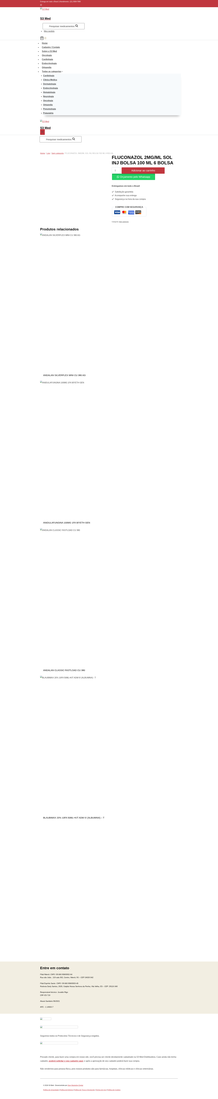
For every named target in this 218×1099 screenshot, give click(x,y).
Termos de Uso (101, 1090)
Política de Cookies (113, 1090)
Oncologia (47, 55)
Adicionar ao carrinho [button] (109, 376)
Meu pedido (49, 31)
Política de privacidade (51, 1090)
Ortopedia (46, 67)
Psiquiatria (48, 113)
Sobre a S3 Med (49, 51)
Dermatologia (49, 84)
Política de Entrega (66, 1090)
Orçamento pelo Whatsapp (135, 176)
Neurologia (48, 96)
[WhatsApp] (41, 5)
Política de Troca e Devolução (84, 1090)
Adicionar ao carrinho (143, 170)
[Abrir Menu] (42, 132)
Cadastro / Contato (51, 47)
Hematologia (49, 92)
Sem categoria (124, 221)
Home (45, 43)
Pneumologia (49, 109)
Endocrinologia (49, 63)
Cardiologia (47, 59)
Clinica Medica (50, 80)
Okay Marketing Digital (75, 1085)
